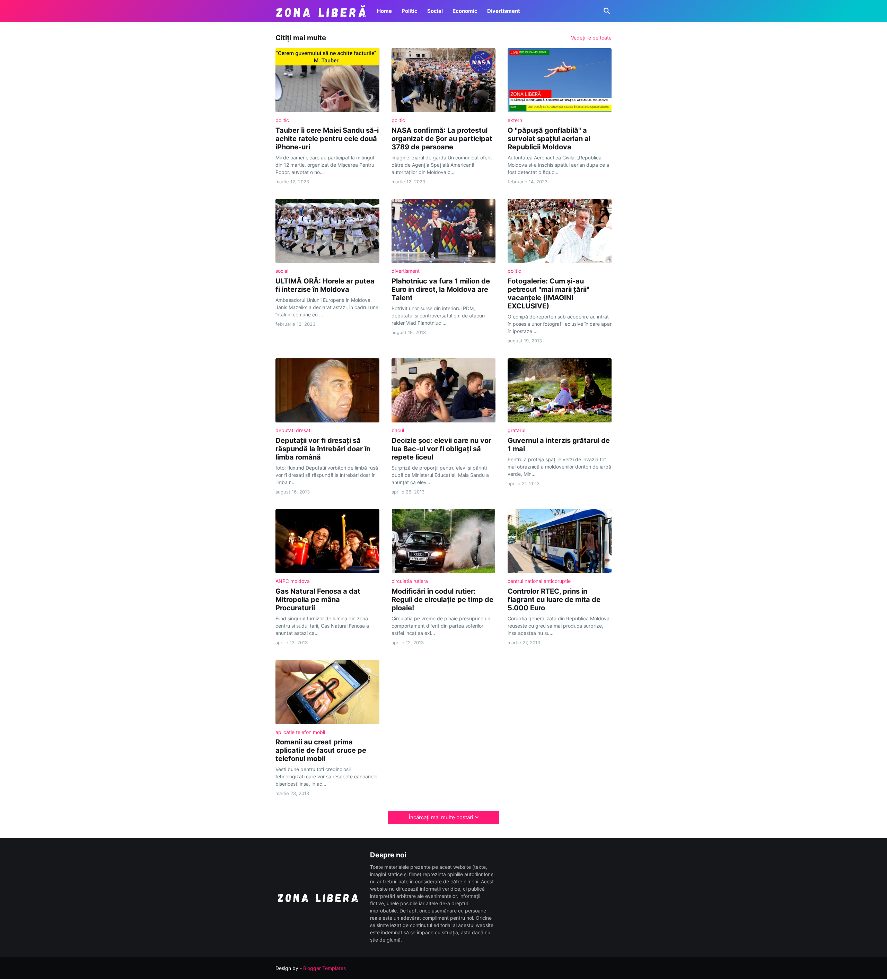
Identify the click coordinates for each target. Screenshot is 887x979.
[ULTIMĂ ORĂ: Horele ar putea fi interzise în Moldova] (327, 231)
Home (384, 11)
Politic (410, 11)
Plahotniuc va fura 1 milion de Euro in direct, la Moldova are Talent (441, 289)
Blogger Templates (324, 968)
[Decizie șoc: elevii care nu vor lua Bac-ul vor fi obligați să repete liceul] (443, 390)
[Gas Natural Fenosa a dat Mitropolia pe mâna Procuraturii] (327, 541)
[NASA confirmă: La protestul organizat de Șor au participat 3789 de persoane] (443, 80)
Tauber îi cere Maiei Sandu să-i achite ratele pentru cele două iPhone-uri (327, 138)
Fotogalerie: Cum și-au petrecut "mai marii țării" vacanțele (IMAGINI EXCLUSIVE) (548, 293)
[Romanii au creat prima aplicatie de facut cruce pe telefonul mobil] (327, 692)
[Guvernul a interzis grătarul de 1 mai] (560, 390)
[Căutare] (606, 11)
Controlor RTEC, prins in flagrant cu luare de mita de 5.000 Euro (554, 599)
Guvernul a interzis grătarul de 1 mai (559, 444)
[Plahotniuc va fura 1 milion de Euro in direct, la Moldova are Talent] (443, 231)
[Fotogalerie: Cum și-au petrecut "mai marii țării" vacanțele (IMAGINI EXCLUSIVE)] (560, 231)
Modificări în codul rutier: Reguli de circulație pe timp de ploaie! (442, 599)
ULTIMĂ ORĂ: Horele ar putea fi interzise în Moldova (325, 285)
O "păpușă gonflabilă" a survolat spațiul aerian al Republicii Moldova (549, 138)
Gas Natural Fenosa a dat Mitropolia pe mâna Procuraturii (317, 599)
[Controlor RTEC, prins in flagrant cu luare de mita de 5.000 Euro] (560, 541)
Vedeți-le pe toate (591, 37)
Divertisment (503, 11)
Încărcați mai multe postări (441, 817)
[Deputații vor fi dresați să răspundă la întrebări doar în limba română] (327, 390)
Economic (465, 11)
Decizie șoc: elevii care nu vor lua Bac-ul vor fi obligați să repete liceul (441, 448)
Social (435, 11)
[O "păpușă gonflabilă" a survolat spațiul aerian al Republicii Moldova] (560, 80)
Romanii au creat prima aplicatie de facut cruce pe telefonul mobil (320, 750)
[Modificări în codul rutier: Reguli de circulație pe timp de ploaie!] (443, 541)
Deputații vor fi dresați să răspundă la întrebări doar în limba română (322, 448)
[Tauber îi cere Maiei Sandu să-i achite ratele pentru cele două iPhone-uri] (327, 80)
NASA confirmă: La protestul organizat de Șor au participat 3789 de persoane (442, 138)
